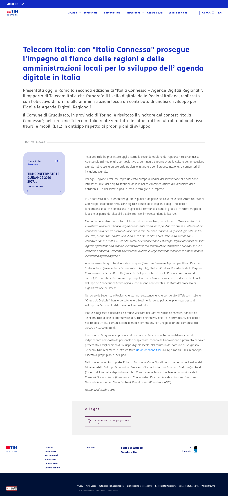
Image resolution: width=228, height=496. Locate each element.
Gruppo (72, 12)
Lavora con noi (52, 467)
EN (220, 12)
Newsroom (133, 12)
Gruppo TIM (12, 4)
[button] (27, 191)
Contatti (90, 447)
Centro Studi (51, 463)
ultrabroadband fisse (149, 350)
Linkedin (186, 451)
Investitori (90, 12)
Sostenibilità (112, 12)
